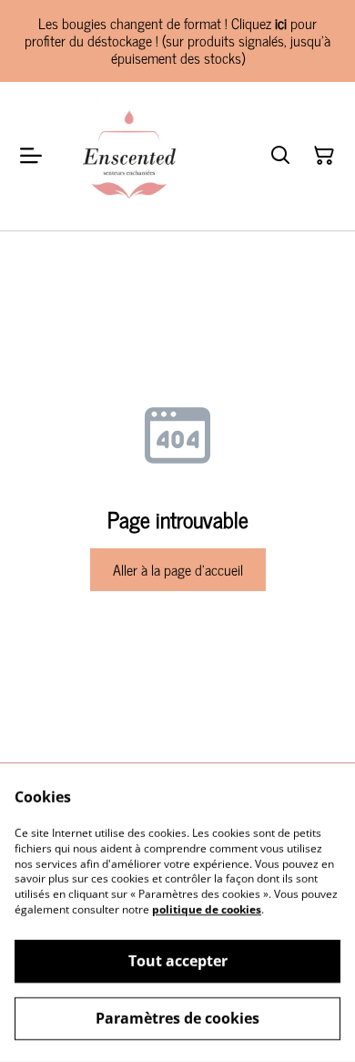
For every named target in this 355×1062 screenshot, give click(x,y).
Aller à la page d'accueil (178, 569)
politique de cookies (206, 909)
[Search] (280, 156)
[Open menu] (31, 156)
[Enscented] (128, 156)
